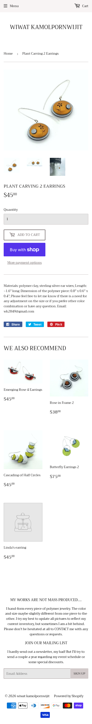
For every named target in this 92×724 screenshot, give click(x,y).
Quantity (11, 209)
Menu (14, 6)
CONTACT (61, 629)
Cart (84, 6)
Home (8, 53)
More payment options (24, 262)
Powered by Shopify (68, 696)
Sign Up (79, 673)
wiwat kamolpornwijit (46, 27)
